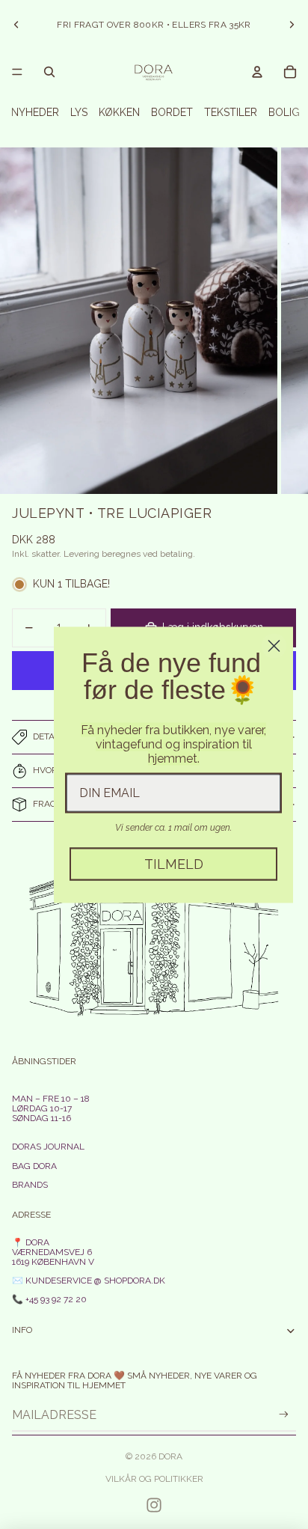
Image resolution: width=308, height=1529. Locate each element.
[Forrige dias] (16, 24)
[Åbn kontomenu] (257, 71)
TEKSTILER (230, 112)
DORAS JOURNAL (48, 1146)
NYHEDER (35, 112)
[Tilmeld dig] (283, 1415)
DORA (170, 1456)
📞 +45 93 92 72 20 (49, 1299)
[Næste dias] (291, 24)
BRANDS (30, 1184)
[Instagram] (154, 1505)
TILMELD (173, 863)
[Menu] (17, 72)
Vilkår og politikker (154, 1479)
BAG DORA (34, 1166)
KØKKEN (119, 112)
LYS (78, 112)
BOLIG (284, 112)
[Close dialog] (274, 645)
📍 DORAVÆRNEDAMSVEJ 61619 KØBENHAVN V (53, 1252)
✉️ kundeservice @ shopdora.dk (88, 1280)
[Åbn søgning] (49, 71)
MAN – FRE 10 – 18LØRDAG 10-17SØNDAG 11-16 (51, 1108)
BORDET (172, 112)
